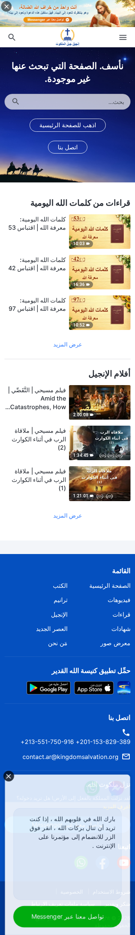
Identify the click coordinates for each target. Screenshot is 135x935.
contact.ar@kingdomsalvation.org (70, 756)
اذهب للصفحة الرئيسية (67, 125)
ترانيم (61, 600)
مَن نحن (58, 643)
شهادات (120, 628)
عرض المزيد (67, 344)
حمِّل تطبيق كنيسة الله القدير (91, 671)
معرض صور (115, 643)
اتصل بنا (68, 147)
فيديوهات (119, 600)
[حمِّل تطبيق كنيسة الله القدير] (123, 687)
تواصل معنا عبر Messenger (67, 916)
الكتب (60, 585)
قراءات (121, 614)
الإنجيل (59, 614)
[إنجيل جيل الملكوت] (67, 37)
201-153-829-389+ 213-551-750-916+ (75, 741)
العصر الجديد (52, 628)
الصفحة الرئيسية (109, 585)
